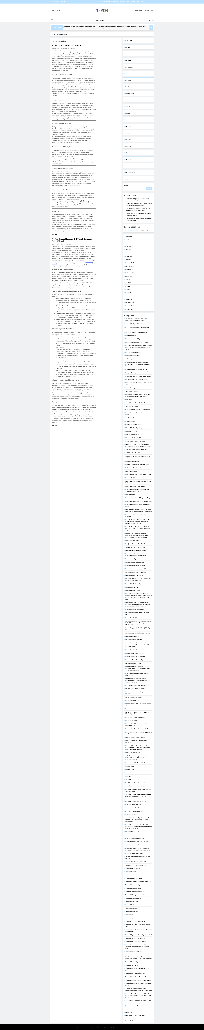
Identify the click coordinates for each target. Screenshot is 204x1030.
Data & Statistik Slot (130, 335)
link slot (127, 87)
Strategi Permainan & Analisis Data (134, 835)
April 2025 (128, 289)
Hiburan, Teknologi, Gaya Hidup (133, 428)
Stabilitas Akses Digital (131, 814)
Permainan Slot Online (131, 720)
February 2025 (129, 296)
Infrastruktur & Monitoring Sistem (134, 434)
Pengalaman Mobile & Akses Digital (134, 660)
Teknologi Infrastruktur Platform (133, 951)
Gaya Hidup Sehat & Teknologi (133, 424)
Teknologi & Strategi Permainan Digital (135, 895)
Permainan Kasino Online (132, 700)
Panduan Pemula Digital (131, 618)
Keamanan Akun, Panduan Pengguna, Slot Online (138, 474)
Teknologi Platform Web (131, 965)
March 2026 (128, 253)
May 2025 (128, 286)
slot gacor (128, 126)
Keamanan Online (130, 494)
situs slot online (129, 769)
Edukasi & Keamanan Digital (132, 355)
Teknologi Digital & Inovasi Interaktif (135, 921)
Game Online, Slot (130, 399)
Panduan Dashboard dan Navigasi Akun (135, 572)
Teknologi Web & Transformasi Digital (135, 973)
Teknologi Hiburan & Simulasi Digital (135, 938)
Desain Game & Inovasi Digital (133, 339)
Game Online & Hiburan (131, 391)
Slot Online (128, 779)
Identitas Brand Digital (131, 431)
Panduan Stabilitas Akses (132, 650)
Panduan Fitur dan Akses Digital (133, 584)
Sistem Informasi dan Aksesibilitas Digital (136, 763)
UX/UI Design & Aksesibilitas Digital (135, 1015)
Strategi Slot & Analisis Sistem (133, 845)
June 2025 (128, 283)
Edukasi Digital (129, 359)
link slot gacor (129, 67)
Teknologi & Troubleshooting (133, 898)
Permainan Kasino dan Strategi (133, 697)
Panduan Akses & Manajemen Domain (135, 550)
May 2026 (128, 246)
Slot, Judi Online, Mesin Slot (132, 808)
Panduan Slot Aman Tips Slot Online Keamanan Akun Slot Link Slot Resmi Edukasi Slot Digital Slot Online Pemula (138, 644)
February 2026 (129, 256)
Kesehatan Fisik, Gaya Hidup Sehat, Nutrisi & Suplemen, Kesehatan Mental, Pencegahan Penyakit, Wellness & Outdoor (137, 521)
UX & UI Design (129, 1012)
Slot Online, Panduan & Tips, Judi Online (135, 786)
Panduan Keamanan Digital (132, 590)
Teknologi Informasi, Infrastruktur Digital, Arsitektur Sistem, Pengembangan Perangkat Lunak (137, 946)
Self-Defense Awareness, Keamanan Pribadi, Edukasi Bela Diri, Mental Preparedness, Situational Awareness (137, 757)
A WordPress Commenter (132, 230)
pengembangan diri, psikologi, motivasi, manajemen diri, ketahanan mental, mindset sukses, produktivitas (137, 680)
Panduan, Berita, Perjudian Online (134, 653)
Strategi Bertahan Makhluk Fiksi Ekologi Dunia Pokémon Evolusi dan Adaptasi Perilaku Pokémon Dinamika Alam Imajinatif (138, 826)
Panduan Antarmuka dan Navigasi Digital (136, 569)
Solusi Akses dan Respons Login (134, 811)
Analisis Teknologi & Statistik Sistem (135, 324)
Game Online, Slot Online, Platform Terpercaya (137, 403)
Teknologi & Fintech (130, 871)
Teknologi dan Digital (131, 908)
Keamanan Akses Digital (131, 471)
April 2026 (128, 249)
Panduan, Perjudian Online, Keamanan (135, 656)
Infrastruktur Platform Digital (133, 438)
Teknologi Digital (129, 914)
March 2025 (128, 292)
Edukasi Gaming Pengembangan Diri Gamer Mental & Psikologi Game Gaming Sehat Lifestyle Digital (138, 364)
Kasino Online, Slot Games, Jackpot (134, 468)
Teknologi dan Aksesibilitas (132, 905)
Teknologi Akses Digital (131, 901)
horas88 (60, 205)
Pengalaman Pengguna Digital (133, 663)
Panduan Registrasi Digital (132, 636)
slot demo (128, 146)
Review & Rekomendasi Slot (132, 752)
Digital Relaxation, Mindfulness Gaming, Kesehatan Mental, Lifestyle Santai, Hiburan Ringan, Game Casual (138, 347)
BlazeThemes (112, 1027)
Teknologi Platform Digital (132, 962)
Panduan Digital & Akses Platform (134, 575)
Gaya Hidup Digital (130, 421)
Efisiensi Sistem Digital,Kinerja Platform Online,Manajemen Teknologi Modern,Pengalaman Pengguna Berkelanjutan (138, 371)
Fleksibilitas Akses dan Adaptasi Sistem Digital (138, 376)
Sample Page (100, 20)
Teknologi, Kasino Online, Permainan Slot (136, 977)
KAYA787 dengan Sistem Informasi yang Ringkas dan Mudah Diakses (145, 26)
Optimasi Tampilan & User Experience (135, 547)
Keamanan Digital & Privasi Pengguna (135, 486)
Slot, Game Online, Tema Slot (133, 804)
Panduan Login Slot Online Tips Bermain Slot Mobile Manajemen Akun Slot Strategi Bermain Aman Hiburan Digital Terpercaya (137, 604)
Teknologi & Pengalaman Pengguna (134, 891)
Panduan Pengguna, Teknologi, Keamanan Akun (137, 633)
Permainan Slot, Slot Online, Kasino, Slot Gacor (137, 729)
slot (126, 73)
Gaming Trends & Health (131, 406)
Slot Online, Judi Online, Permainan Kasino (136, 783)
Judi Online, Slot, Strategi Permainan (135, 453)
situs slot (127, 113)
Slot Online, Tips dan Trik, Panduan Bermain (136, 801)
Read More (54, 234)
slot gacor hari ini (130, 172)
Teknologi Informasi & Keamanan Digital (136, 941)
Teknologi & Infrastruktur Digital (133, 878)
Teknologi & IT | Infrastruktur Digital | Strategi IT (138, 881)
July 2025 (127, 279)
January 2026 (128, 259)
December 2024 (129, 302)
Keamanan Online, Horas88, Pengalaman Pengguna (138, 498)
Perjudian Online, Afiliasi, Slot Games (135, 688)
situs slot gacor (129, 93)
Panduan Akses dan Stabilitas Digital (135, 565)
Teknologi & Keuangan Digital (133, 888)
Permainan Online (130, 709)
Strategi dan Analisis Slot (132, 831)
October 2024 (129, 309)
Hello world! (144, 230)
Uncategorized (129, 1009)
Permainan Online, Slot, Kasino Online (135, 717)
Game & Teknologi (130, 388)
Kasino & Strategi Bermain (132, 461)
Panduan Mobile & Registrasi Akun (134, 609)
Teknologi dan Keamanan (132, 911)
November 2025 (129, 266)
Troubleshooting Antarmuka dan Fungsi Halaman (138, 1000)
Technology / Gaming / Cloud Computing (136, 865)
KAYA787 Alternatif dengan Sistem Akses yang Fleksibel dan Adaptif (101, 26)
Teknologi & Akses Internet (132, 868)
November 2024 (129, 306)
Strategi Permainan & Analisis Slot (134, 838)
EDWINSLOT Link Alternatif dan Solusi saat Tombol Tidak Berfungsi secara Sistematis (120, 1)
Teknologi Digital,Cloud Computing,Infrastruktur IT (138, 935)
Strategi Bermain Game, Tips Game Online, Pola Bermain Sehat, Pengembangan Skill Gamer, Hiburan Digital (138, 819)
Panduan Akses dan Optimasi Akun (134, 562)
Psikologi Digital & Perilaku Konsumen (135, 737)
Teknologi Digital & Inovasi (132, 918)
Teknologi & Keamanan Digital (133, 885)
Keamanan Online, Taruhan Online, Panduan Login (138, 501)
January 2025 (128, 299)
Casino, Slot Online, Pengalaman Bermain (136, 332)
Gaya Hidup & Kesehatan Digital (133, 418)
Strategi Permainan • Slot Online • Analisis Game (138, 841)
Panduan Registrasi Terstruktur (133, 639)
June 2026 (128, 243)
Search (126, 185)
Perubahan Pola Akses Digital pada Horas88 (69, 46)
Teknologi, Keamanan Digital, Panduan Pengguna (138, 980)
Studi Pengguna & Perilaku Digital (134, 853)
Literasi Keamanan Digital (132, 540)
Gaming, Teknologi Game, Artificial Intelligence (137, 409)
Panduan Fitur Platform (131, 587)
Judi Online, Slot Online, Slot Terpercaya (136, 449)
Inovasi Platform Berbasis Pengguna (135, 441)
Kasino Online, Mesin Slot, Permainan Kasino (137, 464)
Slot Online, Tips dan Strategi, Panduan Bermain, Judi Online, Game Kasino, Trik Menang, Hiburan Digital (138, 796)
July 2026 (127, 239)
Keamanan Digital (130, 478)
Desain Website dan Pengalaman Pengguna (136, 342)
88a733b (55, 48)
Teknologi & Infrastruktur (132, 875)
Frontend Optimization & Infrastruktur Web (136, 379)
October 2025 (129, 269)
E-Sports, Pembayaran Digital (133, 352)
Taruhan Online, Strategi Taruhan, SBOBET (136, 861)
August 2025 (128, 276)
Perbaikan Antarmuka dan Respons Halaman (137, 685)
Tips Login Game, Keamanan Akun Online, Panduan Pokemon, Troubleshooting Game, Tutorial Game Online (138, 995)
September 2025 (129, 273)
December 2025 (129, 263)
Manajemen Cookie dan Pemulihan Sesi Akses (137, 544)
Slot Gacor (128, 80)
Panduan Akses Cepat (131, 559)
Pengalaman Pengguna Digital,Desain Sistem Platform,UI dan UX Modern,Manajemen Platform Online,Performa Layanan (138, 668)
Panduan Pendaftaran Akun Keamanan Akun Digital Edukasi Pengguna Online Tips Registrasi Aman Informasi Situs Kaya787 (138, 622)
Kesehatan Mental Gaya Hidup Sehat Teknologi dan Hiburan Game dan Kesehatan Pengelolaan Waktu (137, 528)
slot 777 (127, 106)
